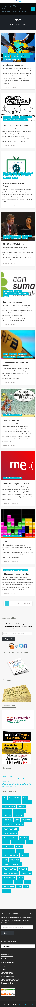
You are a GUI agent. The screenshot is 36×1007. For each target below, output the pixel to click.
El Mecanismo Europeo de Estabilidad (17, 574)
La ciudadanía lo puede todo (13, 65)
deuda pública (8, 824)
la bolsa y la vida (9, 851)
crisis (17, 820)
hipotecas (19, 846)
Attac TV (4, 959)
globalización (8, 846)
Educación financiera (25, 54)
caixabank (21, 806)
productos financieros (11, 873)
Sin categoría (8, 882)
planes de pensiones (10, 868)
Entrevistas (7, 175)
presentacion (23, 868)
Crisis (5, 54)
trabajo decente (9, 886)
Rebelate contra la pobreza (10, 979)
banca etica (27, 802)
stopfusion (18, 882)
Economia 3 (19, 824)
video (19, 886)
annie (24, 797)
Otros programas (9, 356)
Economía (13, 54)
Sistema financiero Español (12, 59)
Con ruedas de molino (10, 421)
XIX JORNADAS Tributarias (13, 244)
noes (5, 860)
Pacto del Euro (21, 570)
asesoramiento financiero (12, 802)
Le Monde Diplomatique (11, 855)
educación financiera (10, 837)
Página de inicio (15, 25)
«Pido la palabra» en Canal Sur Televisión (14, 185)
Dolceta (3, 969)
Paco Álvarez (26, 175)
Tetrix (4, 542)
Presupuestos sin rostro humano (15, 125)
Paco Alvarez (14, 87)
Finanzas (6, 56)
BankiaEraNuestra (9, 806)
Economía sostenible (10, 293)
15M (5, 797)
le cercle (20, 851)
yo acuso (6, 891)
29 (18, 603)
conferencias (8, 820)
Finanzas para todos (7, 972)
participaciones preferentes (12, 864)
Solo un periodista (7, 983)
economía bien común (10, 828)
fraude (29, 842)
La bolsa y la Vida (10, 6)
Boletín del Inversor (7, 962)
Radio (27, 56)
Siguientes (27, 603)
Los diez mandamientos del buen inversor (15, 774)
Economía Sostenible (10, 833)
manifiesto (24, 855)
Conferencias (27, 235)
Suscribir (7, 933)
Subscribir (8, 639)
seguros (20, 877)
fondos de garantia (18, 842)
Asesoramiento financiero (12, 235)
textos (27, 882)
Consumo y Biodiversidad (12, 302)
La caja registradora (7, 976)
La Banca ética (7, 776)
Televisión (7, 177)
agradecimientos (14, 797)
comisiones (7, 815)
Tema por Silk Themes (24, 1004)
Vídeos (15, 177)
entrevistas (23, 837)
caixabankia (7, 811)
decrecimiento (26, 820)
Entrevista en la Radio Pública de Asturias (15, 364)
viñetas (26, 886)
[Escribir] (17, 646)
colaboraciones (19, 811)
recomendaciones (9, 877)
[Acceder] (21, 646)
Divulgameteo (5, 966)
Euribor (6, 842)
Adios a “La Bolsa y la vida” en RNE (15, 484)
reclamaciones (26, 873)
